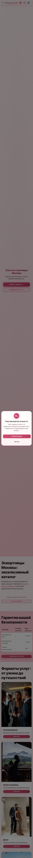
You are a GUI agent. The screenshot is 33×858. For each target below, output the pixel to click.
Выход (16, 441)
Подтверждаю (17, 436)
